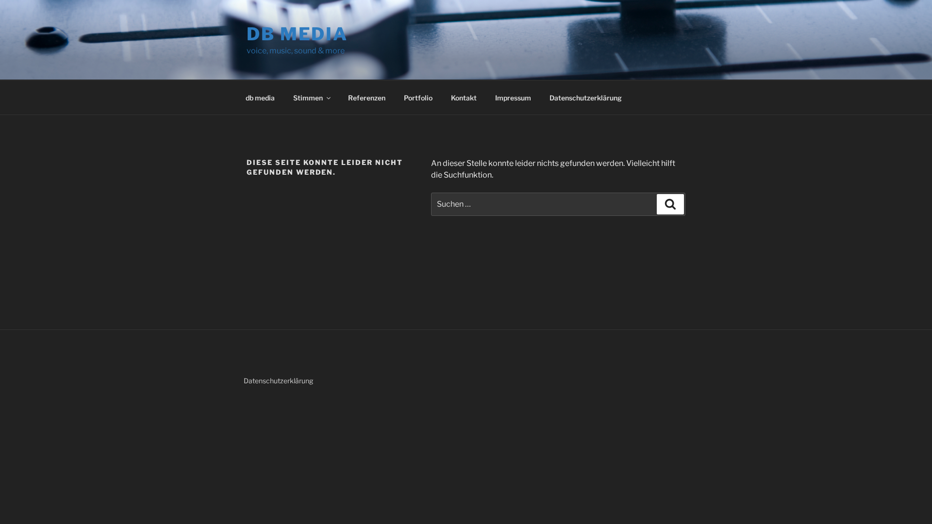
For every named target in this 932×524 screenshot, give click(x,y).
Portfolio (418, 98)
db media (297, 34)
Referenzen (366, 98)
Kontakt (464, 98)
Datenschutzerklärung (585, 98)
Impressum (513, 98)
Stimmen (308, 98)
